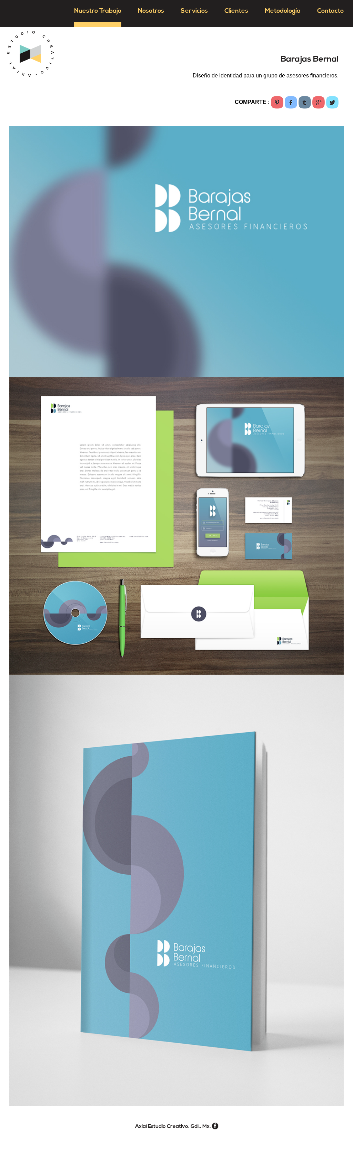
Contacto (330, 11)
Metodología (283, 11)
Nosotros (151, 11)
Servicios (194, 11)
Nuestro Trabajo (97, 11)
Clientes (236, 11)
